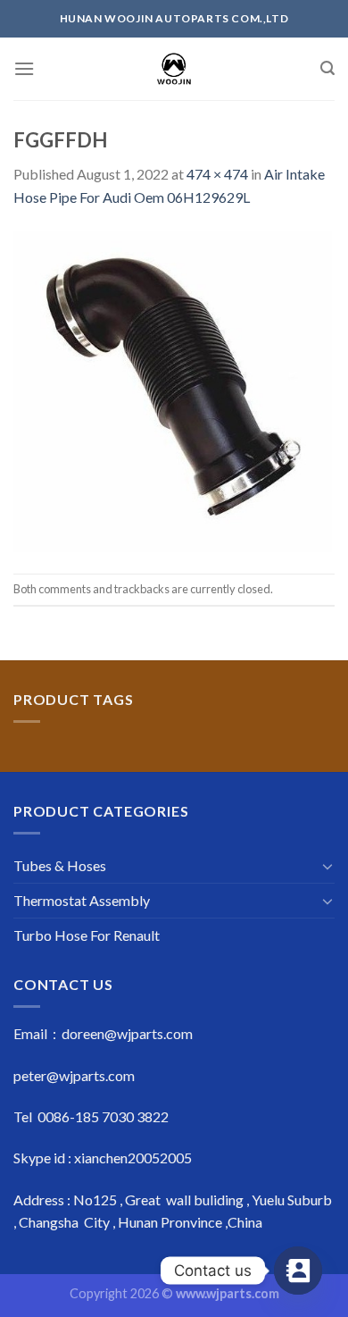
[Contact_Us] (298, 1270)
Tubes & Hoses (59, 865)
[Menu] (24, 68)
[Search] (327, 68)
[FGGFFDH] (174, 389)
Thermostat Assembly (81, 900)
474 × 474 (217, 173)
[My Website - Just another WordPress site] (174, 69)
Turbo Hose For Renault (86, 935)
